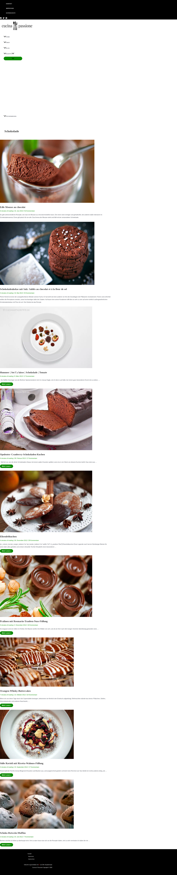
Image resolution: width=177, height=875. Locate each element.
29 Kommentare (33, 540)
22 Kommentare (32, 695)
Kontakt (29, 853)
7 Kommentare (28, 837)
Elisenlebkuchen (8, 536)
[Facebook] (1, 18)
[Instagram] (6, 18)
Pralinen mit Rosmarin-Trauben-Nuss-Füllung (24, 621)
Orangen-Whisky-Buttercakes (15, 691)
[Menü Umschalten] (13, 58)
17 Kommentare (29, 376)
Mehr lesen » (6, 383)
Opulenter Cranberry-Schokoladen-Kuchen (22, 454)
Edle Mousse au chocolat (12, 207)
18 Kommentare (33, 625)
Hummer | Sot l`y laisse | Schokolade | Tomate (23, 372)
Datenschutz (31, 859)
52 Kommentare (29, 211)
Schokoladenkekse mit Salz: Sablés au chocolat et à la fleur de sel (33, 289)
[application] (13, 54)
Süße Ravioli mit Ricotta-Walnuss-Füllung (21, 763)
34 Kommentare (29, 293)
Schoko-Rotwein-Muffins (13, 833)
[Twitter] (3, 18)
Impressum (31, 856)
